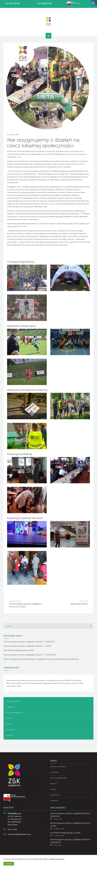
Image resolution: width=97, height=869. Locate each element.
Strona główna (13, 701)
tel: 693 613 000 (45, 3)
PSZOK (9, 724)
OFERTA (9, 718)
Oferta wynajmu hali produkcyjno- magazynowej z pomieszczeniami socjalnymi (41, 659)
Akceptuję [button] (8, 864)
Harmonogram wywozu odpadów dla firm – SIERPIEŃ (29, 642)
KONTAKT (10, 735)
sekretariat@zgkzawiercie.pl (19, 834)
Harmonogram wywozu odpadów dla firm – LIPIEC (27, 646)
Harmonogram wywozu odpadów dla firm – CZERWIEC (30, 655)
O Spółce (10, 707)
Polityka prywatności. (57, 859)
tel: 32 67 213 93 (12, 3)
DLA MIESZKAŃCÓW (14, 713)
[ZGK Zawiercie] (48, 21)
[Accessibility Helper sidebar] (94, 3)
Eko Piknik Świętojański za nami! (19, 650)
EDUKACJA (10, 730)
